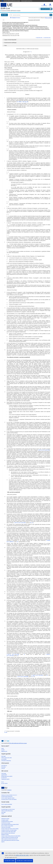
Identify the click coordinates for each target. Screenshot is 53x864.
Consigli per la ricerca (15, 17)
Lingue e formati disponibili (10, 39)
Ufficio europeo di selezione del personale (9, 838)
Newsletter (3, 767)
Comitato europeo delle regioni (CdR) (8, 831)
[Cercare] (51, 15)
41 (32, 522)
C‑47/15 (19, 676)
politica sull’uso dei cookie (22, 855)
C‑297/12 (40, 450)
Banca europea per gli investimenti (8, 833)
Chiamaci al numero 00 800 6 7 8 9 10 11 (9, 795)
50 (46, 675)
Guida (2, 748)
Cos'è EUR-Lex (4, 765)
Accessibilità (3, 759)
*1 (30, 51)
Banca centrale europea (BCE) (7, 825)
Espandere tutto (39, 37)
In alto (5, 732)
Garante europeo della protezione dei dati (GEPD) (10, 835)
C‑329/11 (33, 675)
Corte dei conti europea (5, 827)
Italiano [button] (50, 5)
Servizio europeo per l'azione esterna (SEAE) (9, 828)
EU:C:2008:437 (10, 541)
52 (31, 676)
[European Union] (4, 788)
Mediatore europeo (5, 834)
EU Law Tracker (4, 783)
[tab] (26, 40)
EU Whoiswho (4, 777)
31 (17, 655)
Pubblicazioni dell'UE (5, 779)
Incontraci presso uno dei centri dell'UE (8, 799)
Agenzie (2, 841)
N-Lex (2, 781)
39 (30, 522)
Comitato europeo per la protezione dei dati (9, 837)
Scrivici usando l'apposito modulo (7, 798)
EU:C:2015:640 (10, 655)
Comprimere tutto (47, 37)
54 (33, 676)
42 (17, 541)
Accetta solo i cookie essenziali (24, 860)
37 (24, 654)
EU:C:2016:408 (24, 676)
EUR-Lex (5, 8)
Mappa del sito (4, 751)
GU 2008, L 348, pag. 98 (22, 101)
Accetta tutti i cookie (9, 860)
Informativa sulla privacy (6, 760)
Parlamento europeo (5, 818)
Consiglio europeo (4, 820)
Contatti (2, 749)
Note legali (3, 756)
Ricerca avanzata (48, 17)
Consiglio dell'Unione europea (7, 821)
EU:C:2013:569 (46, 450)
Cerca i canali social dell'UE (6, 804)
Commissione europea (5, 823)
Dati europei (3, 773)
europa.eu (9, 789)
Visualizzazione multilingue (10, 42)
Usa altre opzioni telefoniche (6, 796)
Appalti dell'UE (4, 774)
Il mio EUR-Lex (44, 5)
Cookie (2, 813)
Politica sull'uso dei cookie (6, 757)
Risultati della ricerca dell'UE (6, 776)
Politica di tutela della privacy (7, 810)
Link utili (3, 768)
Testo (5, 45)
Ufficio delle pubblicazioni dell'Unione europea (18, 743)
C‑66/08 (48, 540)
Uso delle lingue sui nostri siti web (8, 809)
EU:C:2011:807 (39, 675)
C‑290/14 (48, 654)
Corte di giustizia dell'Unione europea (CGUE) (10, 824)
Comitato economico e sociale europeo (9, 830)
